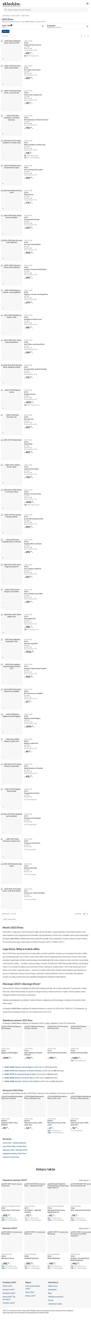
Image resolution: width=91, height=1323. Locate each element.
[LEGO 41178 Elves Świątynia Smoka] (11, 399)
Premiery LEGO (9, 1303)
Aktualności (52, 1290)
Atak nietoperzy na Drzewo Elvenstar (23, 1071)
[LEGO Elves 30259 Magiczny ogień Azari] (11, 749)
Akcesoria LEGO (9, 1293)
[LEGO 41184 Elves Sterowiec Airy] (11, 424)
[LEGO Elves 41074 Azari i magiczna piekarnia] (11, 574)
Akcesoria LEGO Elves (11, 1157)
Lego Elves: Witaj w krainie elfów (15, 1146)
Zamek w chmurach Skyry (19, 1078)
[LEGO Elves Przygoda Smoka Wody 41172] (11, 798)
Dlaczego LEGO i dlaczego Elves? (15, 1150)
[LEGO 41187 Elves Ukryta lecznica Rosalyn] (11, 225)
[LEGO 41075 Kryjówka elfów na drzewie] (11, 549)
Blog (49, 1293)
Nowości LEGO (9, 1289)
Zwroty (50, 1300)
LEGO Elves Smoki (9, 919)
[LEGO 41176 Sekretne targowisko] (11, 649)
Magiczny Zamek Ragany (18, 1067)
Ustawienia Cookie (55, 1304)
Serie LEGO (30, 1292)
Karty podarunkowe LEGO (32, 1287)
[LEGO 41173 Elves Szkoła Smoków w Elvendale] (11, 774)
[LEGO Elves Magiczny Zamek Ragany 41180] (11, 724)
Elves (4, 31)
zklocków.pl (6, 16)
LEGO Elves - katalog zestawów (14, 1143)
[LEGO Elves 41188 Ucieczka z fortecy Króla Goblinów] (11, 275)
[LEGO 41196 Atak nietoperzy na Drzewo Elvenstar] (11, 125)
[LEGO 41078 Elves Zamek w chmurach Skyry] (11, 499)
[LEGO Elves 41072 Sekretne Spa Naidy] (11, 873)
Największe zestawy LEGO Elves (14, 1154)
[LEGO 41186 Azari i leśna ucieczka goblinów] (11, 350)
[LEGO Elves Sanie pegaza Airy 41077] (11, 624)
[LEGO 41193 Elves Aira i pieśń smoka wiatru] (11, 75)
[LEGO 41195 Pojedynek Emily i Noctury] (11, 50)
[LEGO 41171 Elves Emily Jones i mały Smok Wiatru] (11, 898)
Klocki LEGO (15, 16)
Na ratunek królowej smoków (20, 1074)
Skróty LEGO (30, 1296)
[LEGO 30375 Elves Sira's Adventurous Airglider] (11, 699)
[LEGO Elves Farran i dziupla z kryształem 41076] (11, 599)
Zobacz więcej (83, 1180)
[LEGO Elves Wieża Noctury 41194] (11, 200)
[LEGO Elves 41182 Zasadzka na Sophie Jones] (11, 325)
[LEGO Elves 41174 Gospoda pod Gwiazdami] (11, 823)
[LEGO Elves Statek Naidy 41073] (11, 449)
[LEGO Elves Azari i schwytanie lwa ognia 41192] (11, 175)
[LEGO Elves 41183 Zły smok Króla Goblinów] (11, 250)
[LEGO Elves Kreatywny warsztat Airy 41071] (11, 848)
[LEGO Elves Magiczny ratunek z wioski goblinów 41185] (11, 300)
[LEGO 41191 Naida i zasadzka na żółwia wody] (11, 150)
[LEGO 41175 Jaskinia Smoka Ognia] (11, 474)
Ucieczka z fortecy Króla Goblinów (22, 1081)
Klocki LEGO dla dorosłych (9, 1297)
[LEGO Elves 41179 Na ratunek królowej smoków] (11, 524)
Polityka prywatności (55, 1297)
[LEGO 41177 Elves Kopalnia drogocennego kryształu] (11, 674)
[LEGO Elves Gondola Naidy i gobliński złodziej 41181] (11, 374)
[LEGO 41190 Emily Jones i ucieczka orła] (11, 100)
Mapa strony (53, 1286)
